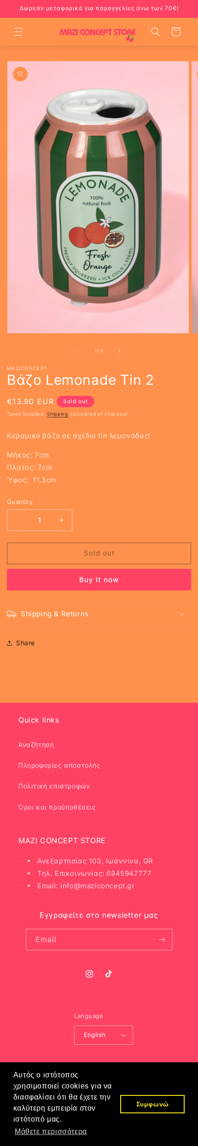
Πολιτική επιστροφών (54, 786)
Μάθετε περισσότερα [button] (51, 1131)
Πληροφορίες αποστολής (59, 765)
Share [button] (25, 643)
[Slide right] (119, 351)
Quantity (20, 501)
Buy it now (99, 579)
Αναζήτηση (36, 744)
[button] (18, 32)
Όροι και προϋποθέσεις (57, 807)
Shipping (57, 414)
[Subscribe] (162, 939)
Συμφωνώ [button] (152, 1104)
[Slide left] (79, 351)
